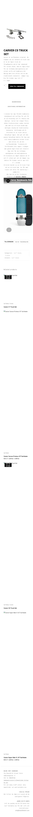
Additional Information (16, 106)
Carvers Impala (21, 176)
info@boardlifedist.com (22, 810)
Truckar (7, 255)
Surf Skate (17, 253)
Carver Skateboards (21, 241)
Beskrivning (16, 102)
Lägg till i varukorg (17, 86)
